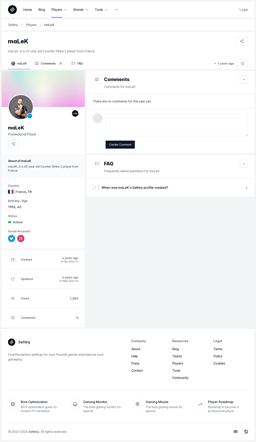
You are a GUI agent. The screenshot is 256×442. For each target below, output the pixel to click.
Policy (217, 356)
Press (135, 363)
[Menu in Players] (65, 9)
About (135, 349)
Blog (175, 349)
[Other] (116, 9)
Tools (176, 370)
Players (177, 363)
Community (180, 378)
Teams (177, 356)
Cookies (219, 363)
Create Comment (120, 144)
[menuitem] (11, 238)
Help (134, 356)
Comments (117, 79)
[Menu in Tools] (106, 9)
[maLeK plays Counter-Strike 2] (75, 113)
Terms (217, 349)
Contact (137, 370)
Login (244, 10)
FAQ (108, 164)
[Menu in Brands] (86, 9)
